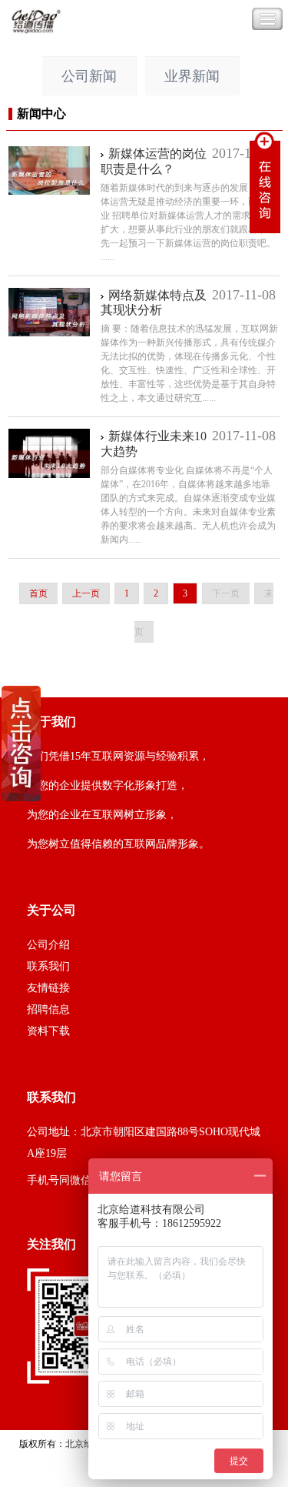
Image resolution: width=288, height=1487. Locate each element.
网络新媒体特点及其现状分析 (154, 303)
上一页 (86, 593)
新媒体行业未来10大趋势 (154, 443)
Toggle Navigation (267, 19)
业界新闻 (192, 76)
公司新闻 (89, 76)
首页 (38, 593)
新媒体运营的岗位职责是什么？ (154, 161)
